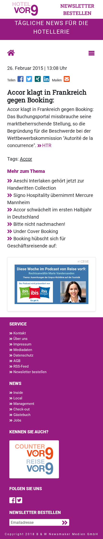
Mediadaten (22, 350)
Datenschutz (22, 355)
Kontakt (19, 333)
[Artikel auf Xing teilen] (38, 81)
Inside (17, 392)
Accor (26, 159)
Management (23, 404)
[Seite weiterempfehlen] (67, 81)
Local (17, 398)
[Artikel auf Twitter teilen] (29, 81)
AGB (16, 361)
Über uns (20, 339)
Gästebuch (21, 415)
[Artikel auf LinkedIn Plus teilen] (46, 81)
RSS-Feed (20, 366)
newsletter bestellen (77, 9)
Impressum (21, 344)
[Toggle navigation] (91, 53)
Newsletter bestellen (29, 372)
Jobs (16, 420)
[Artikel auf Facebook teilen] (20, 81)
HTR (46, 145)
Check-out (21, 409)
